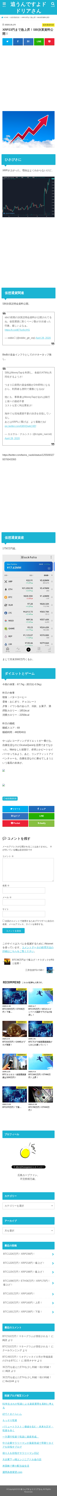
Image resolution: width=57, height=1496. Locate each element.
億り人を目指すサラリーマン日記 (20, 1453)
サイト (5, 909)
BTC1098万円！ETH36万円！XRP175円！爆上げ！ (26, 1282)
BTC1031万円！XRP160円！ (19, 1293)
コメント (8, 856)
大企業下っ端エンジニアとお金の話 (21, 1459)
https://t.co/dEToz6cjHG (17, 330)
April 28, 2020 (43, 338)
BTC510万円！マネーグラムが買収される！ (26, 1336)
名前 (5, 885)
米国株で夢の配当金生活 (15, 1465)
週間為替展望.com (12, 1472)
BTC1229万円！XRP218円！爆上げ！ (24, 1262)
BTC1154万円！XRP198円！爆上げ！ (24, 1271)
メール (7, 897)
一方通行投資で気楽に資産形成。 (20, 1436)
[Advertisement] (28, 77)
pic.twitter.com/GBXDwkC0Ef (20, 426)
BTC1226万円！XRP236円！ (19, 1253)
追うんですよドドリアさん (28, 7)
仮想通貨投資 (11, 798)
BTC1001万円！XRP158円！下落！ (22, 1311)
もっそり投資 (9, 1420)
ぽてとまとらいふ (12, 1414)
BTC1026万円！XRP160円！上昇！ (22, 1302)
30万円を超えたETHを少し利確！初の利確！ (27, 1367)
